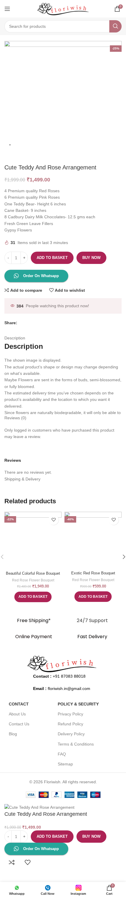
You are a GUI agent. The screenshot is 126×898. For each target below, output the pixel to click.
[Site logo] (63, 8)
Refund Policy (70, 724)
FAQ (62, 754)
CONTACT (19, 704)
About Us (17, 714)
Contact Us (19, 724)
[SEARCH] (115, 26)
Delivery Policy (71, 734)
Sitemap (65, 764)
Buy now (91, 257)
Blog (13, 734)
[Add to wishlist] (53, 520)
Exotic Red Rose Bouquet (93, 573)
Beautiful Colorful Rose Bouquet (33, 573)
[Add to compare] (11, 862)
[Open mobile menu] (7, 9)
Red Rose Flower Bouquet (33, 580)
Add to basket (52, 257)
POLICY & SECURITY (78, 704)
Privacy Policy (70, 714)
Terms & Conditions (76, 744)
